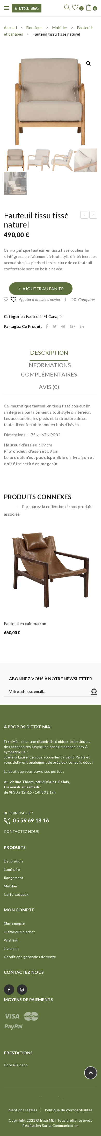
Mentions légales (23, 1110)
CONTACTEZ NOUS (21, 831)
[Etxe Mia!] (26, 7)
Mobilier (59, 27)
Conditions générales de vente (30, 957)
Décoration (13, 861)
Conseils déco (16, 1065)
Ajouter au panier (43, 288)
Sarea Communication (60, 1125)
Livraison (11, 948)
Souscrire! (94, 691)
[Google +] (72, 326)
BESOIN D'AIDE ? (18, 813)
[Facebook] (47, 326)
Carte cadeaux (16, 894)
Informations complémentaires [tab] (49, 369)
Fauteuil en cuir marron (25, 623)
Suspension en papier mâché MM (84, 215)
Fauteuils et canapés (45, 316)
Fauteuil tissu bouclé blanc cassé (93, 215)
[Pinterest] (63, 326)
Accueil (10, 27)
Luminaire (12, 869)
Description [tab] (49, 352)
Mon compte (14, 923)
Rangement (14, 877)
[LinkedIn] (82, 326)
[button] (88, 63)
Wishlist (11, 940)
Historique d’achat (19, 932)
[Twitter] (55, 326)
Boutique (34, 27)
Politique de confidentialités (69, 1110)
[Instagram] (22, 989)
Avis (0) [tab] (49, 386)
